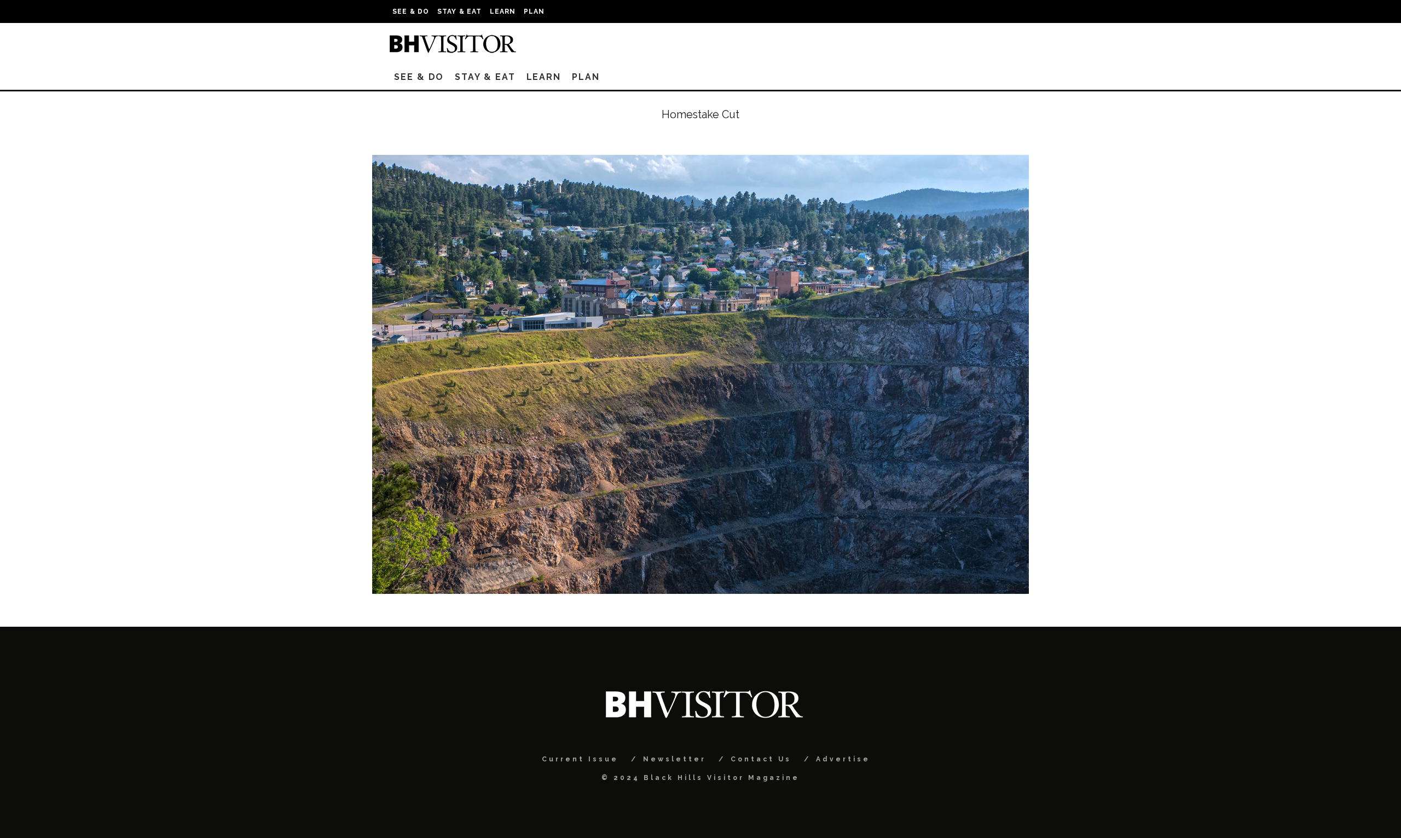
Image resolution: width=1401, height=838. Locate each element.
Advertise (843, 759)
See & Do (411, 11)
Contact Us (761, 759)
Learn (503, 11)
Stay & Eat (459, 11)
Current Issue (580, 759)
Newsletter (674, 759)
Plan (534, 11)
